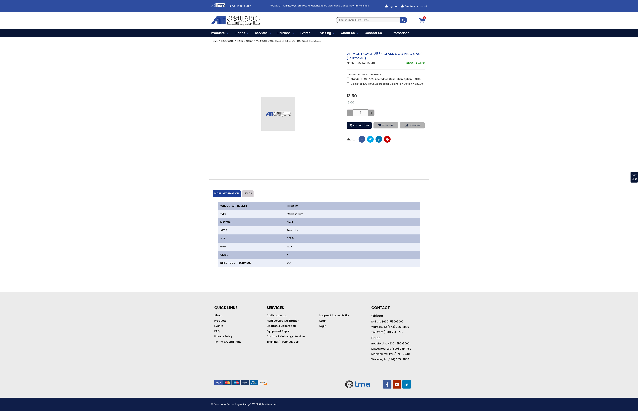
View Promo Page (359, 5)
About (218, 315)
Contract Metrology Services (286, 336)
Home (214, 41)
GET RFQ (634, 177)
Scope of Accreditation (334, 315)
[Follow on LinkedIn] (406, 384)
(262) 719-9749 (399, 354)
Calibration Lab (277, 315)
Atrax (322, 321)
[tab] (227, 193)
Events (218, 326)
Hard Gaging (245, 41)
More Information (226, 193)
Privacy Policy (223, 336)
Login (322, 326)
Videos (248, 193)
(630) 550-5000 (392, 321)
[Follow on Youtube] (397, 384)
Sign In (393, 6)
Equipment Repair (278, 331)
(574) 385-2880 (398, 327)
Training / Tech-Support (283, 342)
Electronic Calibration (281, 326)
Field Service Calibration (283, 321)
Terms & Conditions (227, 342)
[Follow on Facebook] (387, 384)
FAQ (217, 331)
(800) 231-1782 (393, 332)
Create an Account (416, 6)
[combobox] (371, 20)
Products (227, 41)
